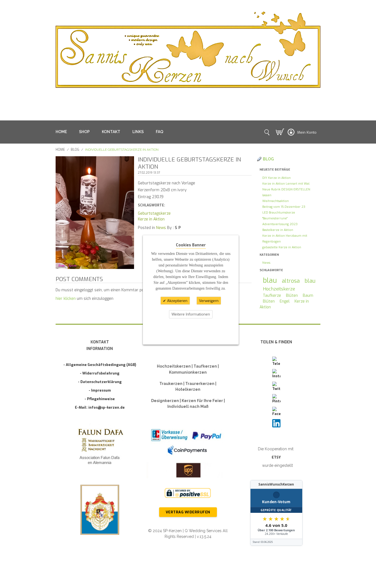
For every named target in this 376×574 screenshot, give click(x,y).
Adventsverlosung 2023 (280, 224)
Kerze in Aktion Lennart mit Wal (285, 184)
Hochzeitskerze (279, 289)
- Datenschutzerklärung (100, 381)
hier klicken (66, 298)
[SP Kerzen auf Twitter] (276, 387)
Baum (308, 295)
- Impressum (100, 390)
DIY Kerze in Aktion (276, 178)
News (161, 227)
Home (60, 149)
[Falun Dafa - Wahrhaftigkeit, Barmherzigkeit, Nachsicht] (99, 447)
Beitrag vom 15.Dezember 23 (283, 207)
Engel (285, 301)
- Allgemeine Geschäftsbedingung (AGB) (99, 364)
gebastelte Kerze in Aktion (281, 247)
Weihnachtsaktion (275, 201)
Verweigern (209, 300)
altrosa (291, 280)
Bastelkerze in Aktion (277, 230)
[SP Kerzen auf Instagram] (276, 374)
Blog (75, 149)
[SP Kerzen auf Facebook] (276, 412)
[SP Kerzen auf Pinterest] (276, 399)
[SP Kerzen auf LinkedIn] (276, 423)
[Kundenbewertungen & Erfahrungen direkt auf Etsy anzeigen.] (276, 513)
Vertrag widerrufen (188, 512)
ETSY (276, 457)
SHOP (84, 132)
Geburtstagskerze (154, 213)
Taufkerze (272, 295)
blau (270, 280)
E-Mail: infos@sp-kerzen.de (100, 407)
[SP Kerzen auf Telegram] (276, 362)
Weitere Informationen (190, 314)
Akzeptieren (176, 300)
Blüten (292, 295)
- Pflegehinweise (100, 399)
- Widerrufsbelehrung (99, 373)
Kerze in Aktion (151, 219)
